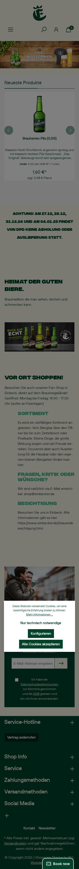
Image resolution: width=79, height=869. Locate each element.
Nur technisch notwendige (40, 623)
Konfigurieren (41, 633)
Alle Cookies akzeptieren (41, 644)
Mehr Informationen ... (39, 614)
